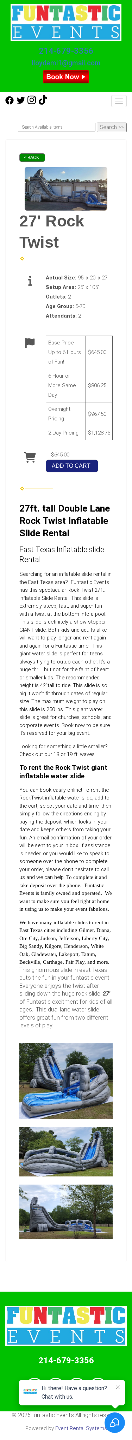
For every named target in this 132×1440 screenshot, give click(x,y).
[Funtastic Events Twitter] (21, 103)
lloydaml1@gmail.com (66, 63)
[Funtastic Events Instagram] (31, 103)
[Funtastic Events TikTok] (43, 103)
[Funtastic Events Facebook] (9, 103)
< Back (31, 157)
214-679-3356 (66, 51)
